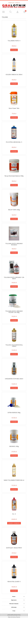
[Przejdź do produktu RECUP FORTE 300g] (14, 200)
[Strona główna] (14, 6)
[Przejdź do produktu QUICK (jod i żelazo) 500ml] (14, 538)
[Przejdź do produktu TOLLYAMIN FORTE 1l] (14, 31)
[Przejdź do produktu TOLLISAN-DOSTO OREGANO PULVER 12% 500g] (14, 301)
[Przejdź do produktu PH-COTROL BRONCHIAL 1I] (14, 132)
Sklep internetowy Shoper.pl (14, 617)
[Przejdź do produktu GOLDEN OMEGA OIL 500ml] (14, 64)
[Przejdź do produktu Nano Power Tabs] (14, 98)
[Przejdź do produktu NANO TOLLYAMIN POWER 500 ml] (14, 470)
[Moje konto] (17, 12)
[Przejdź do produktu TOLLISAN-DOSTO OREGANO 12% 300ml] (14, 267)
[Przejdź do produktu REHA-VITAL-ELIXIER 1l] (14, 571)
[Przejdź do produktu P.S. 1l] (14, 504)
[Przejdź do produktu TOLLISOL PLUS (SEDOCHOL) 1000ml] (14, 335)
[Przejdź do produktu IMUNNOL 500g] (14, 436)
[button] (3, 12)
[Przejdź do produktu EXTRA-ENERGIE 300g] (14, 402)
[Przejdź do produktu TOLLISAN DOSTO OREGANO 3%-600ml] (14, 233)
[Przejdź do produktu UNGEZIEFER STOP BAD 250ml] (14, 369)
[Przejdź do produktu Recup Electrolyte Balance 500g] (14, 166)
